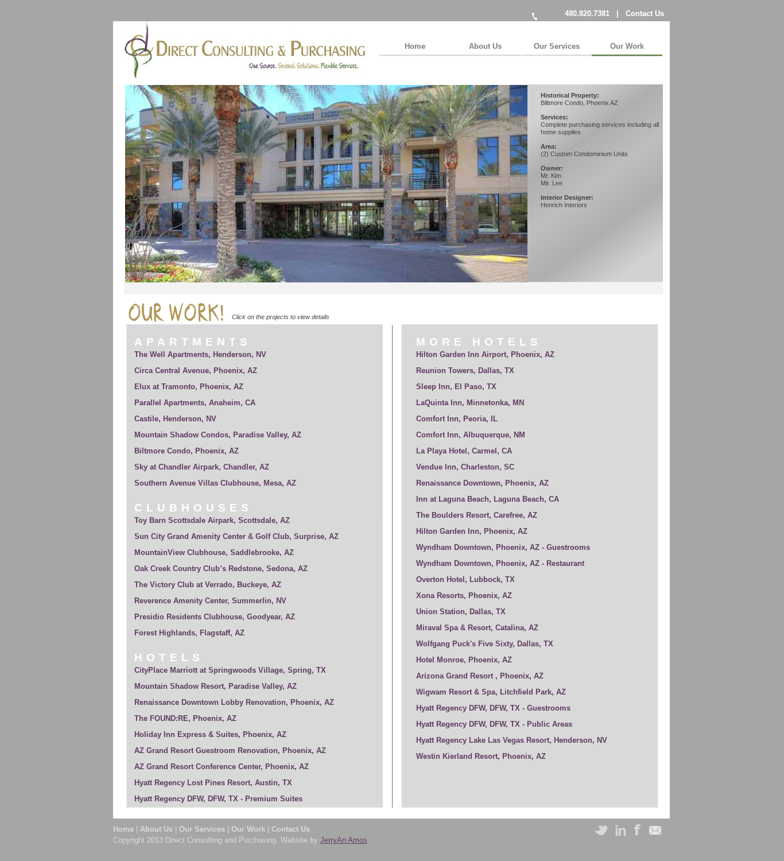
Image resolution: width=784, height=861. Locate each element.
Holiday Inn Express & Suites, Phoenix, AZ (210, 734)
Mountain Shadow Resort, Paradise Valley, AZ (215, 686)
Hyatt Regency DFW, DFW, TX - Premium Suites (218, 798)
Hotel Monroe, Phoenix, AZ (464, 660)
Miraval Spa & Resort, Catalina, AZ (477, 627)
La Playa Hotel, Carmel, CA (464, 451)
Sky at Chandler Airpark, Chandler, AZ (201, 467)
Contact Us (645, 13)
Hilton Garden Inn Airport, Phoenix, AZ (485, 354)
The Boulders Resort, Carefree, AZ (476, 515)
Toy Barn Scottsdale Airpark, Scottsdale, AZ (212, 520)
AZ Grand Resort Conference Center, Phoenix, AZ (221, 766)
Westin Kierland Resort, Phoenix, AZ (481, 756)
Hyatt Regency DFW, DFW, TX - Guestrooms (493, 708)
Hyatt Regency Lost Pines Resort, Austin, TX (213, 782)
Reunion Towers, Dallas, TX (465, 370)
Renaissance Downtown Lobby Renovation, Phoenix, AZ (234, 702)
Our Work (249, 829)
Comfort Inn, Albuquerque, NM (470, 434)
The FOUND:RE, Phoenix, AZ (185, 718)
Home (124, 829)
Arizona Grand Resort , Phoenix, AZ (480, 676)
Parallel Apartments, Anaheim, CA (194, 402)
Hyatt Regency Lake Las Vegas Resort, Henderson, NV (511, 740)
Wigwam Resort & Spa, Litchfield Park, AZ (491, 692)
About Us (157, 829)
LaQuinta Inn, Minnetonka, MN (470, 402)
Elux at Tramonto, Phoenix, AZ (188, 386)
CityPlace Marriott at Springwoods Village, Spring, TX (230, 670)
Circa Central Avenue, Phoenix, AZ (195, 370)
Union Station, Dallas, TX (461, 611)
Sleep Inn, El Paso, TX (456, 386)
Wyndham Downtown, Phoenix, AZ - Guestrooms (503, 547)
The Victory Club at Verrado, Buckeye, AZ (207, 584)
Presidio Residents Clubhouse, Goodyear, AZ (214, 616)
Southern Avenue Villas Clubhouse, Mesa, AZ (215, 483)
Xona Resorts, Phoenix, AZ (464, 595)
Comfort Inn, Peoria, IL (457, 418)
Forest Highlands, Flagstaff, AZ (189, 633)
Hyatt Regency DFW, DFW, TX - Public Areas (494, 724)
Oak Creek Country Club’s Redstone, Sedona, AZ (221, 568)
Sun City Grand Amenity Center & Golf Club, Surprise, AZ (236, 536)
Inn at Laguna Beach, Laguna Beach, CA (490, 499)
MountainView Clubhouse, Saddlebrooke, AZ (214, 552)
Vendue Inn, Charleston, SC (465, 467)
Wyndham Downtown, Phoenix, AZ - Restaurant (500, 563)
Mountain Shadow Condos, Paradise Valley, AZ (217, 434)
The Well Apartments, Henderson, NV (200, 354)
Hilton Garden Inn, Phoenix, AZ (471, 531)
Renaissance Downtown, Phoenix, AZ (482, 483)
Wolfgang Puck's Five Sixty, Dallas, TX (484, 643)
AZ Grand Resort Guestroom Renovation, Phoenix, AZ (230, 750)
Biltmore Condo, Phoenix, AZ (186, 451)
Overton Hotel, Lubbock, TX (465, 579)
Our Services (203, 829)
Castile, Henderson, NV (175, 418)
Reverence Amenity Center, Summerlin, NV (210, 600)
